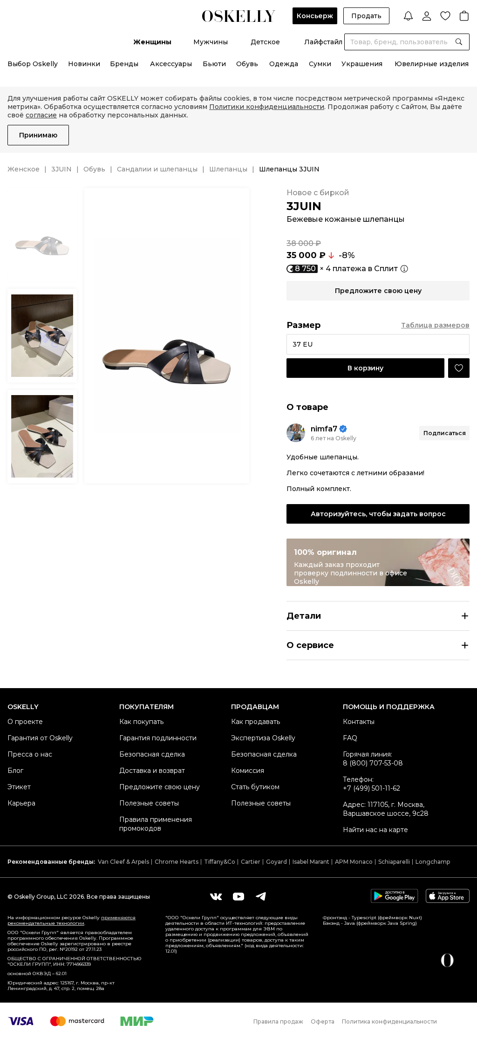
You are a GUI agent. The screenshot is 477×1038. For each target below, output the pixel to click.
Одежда (283, 64)
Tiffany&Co (219, 861)
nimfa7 (324, 428)
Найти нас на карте (375, 830)
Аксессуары (171, 64)
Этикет (19, 787)
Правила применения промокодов (155, 824)
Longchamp (433, 861)
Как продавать (255, 721)
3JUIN (61, 169)
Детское (265, 42)
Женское (23, 169)
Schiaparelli (394, 861)
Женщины (152, 42)
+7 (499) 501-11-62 (371, 788)
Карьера (21, 803)
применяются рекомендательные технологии (71, 920)
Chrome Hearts (176, 861)
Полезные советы (149, 803)
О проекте (25, 721)
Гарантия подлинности (158, 738)
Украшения (361, 64)
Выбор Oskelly (32, 64)
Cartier (250, 861)
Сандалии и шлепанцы (157, 169)
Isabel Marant (311, 861)
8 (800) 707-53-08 (373, 763)
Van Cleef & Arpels (123, 861)
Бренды (124, 64)
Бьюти (214, 64)
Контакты (359, 721)
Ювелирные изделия (432, 64)
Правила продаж (278, 1021)
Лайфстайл (323, 42)
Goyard (276, 861)
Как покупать (141, 721)
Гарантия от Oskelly (40, 738)
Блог (15, 770)
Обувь (247, 64)
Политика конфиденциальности (389, 1021)
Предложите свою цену (159, 787)
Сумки (320, 64)
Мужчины (210, 42)
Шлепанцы (228, 169)
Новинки (84, 64)
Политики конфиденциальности (266, 106)
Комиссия (247, 770)
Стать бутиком (255, 787)
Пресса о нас (29, 754)
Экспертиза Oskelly (263, 738)
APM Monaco (354, 861)
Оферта (322, 1021)
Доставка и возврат (152, 770)
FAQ (350, 738)
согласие (41, 115)
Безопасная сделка (152, 754)
